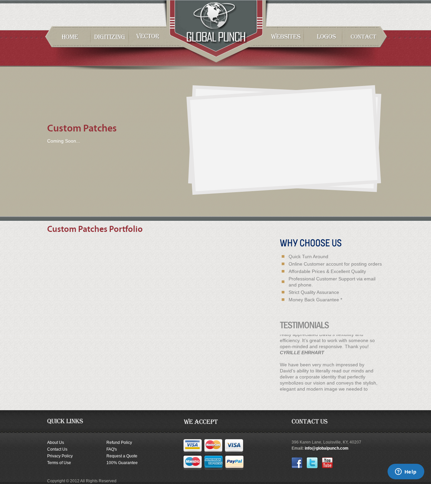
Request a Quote (121, 456)
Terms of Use (59, 462)
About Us (55, 442)
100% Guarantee (122, 462)
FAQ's (111, 449)
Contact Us (57, 449)
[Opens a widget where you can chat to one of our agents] (405, 472)
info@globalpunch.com (327, 448)
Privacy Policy (60, 456)
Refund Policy (119, 442)
